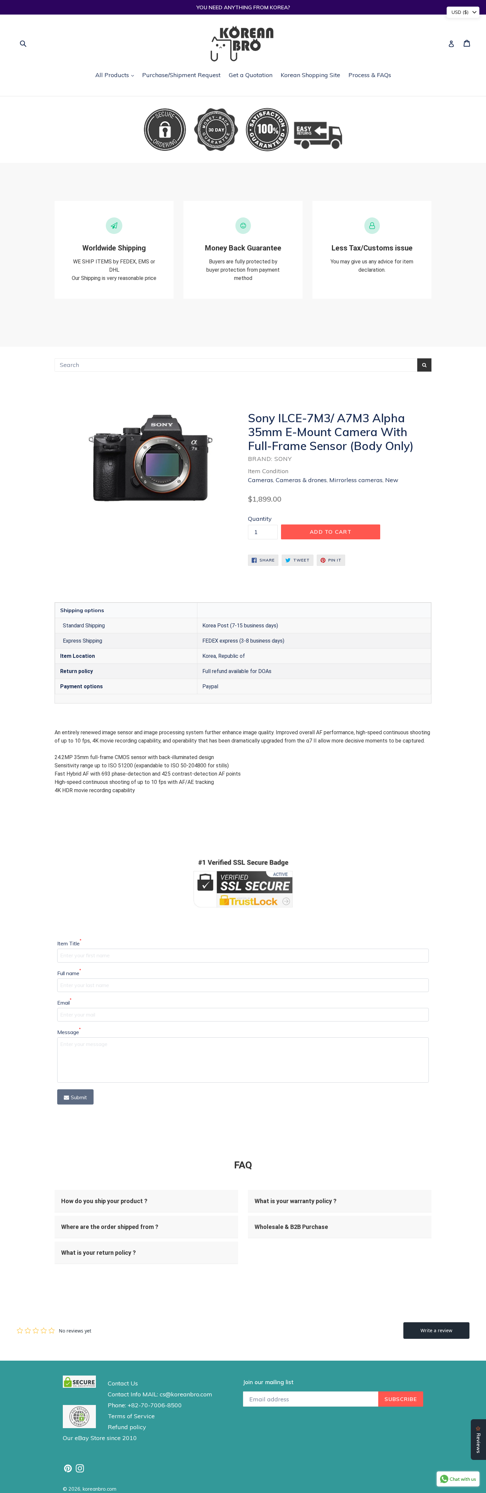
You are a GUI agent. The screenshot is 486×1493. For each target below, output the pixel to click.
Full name (69, 972)
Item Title (69, 943)
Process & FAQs (369, 75)
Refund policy (127, 1427)
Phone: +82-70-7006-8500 (145, 1405)
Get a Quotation (250, 75)
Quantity (260, 518)
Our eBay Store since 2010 (100, 1438)
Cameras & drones (301, 480)
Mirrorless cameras (356, 480)
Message (69, 1031)
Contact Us (123, 1383)
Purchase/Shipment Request (181, 75)
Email (64, 1002)
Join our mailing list (268, 1382)
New (391, 480)
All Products (116, 75)
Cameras (260, 480)
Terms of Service (131, 1416)
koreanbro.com (99, 1489)
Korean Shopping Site (310, 75)
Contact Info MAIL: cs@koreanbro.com (160, 1394)
